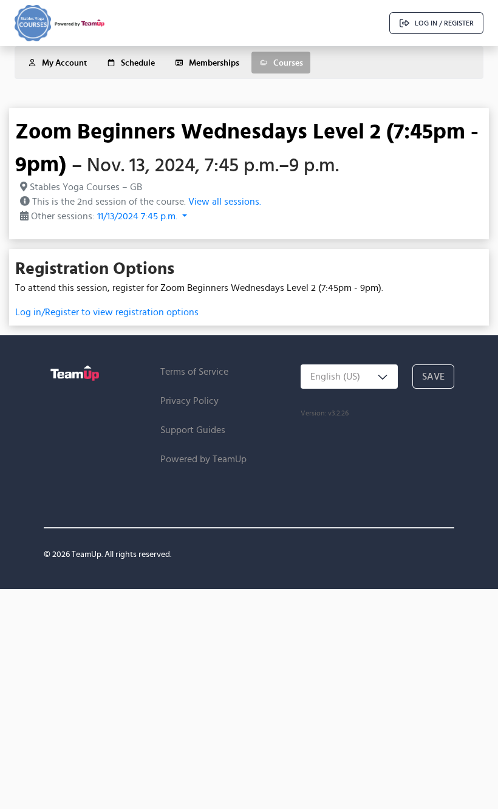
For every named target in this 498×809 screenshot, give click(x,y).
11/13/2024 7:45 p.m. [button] (138, 216)
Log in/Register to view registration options (107, 311)
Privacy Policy (189, 400)
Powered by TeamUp (203, 458)
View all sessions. (224, 201)
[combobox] (349, 376)
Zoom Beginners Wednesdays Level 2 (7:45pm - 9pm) (247, 147)
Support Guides (192, 429)
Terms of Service (194, 371)
